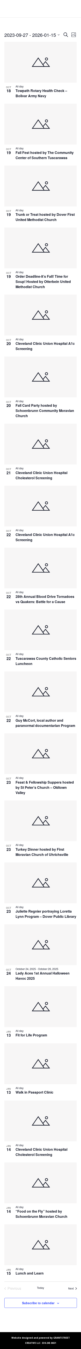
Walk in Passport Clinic (34, 1092)
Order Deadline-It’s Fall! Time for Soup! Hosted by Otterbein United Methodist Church (43, 281)
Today (40, 1287)
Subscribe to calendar (38, 1303)
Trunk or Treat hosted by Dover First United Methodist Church (45, 217)
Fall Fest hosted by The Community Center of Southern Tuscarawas (45, 155)
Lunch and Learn (30, 1273)
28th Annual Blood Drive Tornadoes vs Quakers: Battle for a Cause (45, 599)
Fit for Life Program (31, 1035)
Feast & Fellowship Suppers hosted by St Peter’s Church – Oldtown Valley (45, 787)
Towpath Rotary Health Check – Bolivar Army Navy (41, 93)
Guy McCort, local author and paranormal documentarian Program (45, 723)
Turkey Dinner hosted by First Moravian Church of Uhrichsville (42, 852)
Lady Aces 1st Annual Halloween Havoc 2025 (43, 976)
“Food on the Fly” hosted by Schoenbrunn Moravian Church (42, 1214)
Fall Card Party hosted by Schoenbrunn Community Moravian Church (45, 410)
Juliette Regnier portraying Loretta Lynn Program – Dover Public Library (46, 914)
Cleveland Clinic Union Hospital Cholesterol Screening (41, 475)
